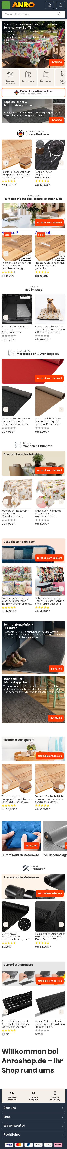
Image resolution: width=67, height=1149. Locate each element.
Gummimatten (28, 81)
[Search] (59, 14)
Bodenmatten (46, 81)
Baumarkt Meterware (10, 82)
